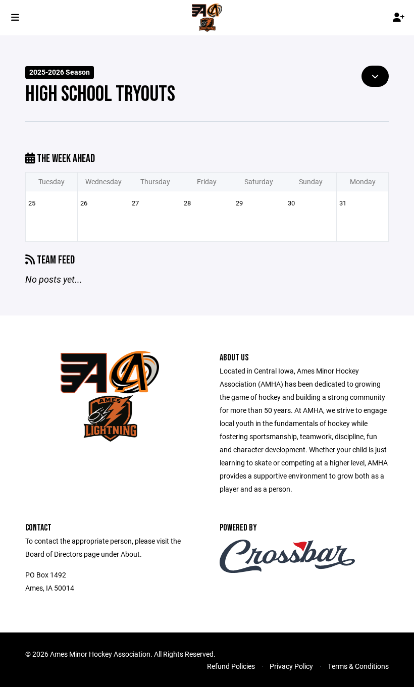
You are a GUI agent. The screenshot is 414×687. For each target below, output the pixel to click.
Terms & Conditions (358, 666)
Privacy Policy (291, 666)
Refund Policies (231, 666)
